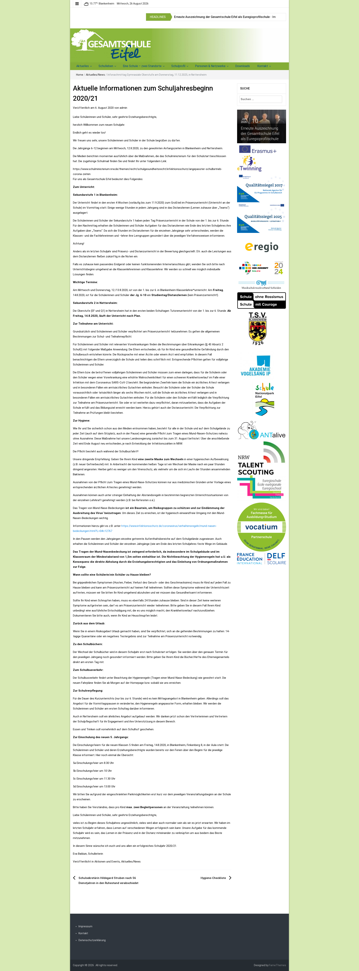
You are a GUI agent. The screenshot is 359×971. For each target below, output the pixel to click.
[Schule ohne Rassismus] (261, 300)
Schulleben (106, 66)
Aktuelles (82, 66)
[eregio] (261, 247)
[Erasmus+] (258, 149)
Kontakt (262, 66)
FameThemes (277, 965)
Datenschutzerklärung (92, 940)
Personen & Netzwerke (210, 66)
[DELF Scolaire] (261, 558)
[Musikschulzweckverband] (261, 284)
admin (123, 107)
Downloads (242, 66)
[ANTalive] (261, 429)
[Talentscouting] (261, 458)
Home (79, 74)
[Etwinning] (249, 163)
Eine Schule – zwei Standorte (142, 66)
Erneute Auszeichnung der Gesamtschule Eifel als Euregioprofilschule (222, 17)
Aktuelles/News (95, 74)
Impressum (85, 926)
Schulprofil (178, 66)
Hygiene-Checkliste (213, 878)
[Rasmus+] (261, 186)
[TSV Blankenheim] (258, 329)
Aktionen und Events (107, 861)
